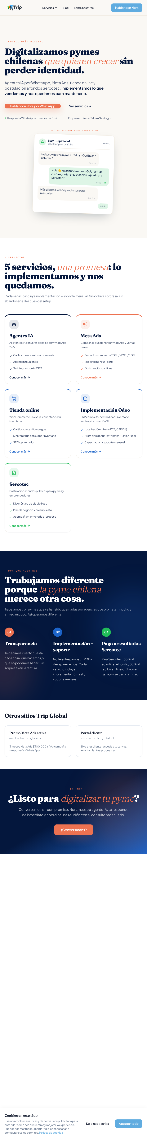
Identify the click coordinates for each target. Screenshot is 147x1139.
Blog (66, 7)
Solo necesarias (97, 1124)
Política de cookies (51, 1132)
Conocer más (17, 377)
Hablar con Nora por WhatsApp (32, 106)
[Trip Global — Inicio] (14, 7)
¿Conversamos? (73, 830)
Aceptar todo (129, 1124)
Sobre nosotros (84, 7)
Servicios (48, 7)
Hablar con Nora (127, 8)
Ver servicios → (80, 106)
